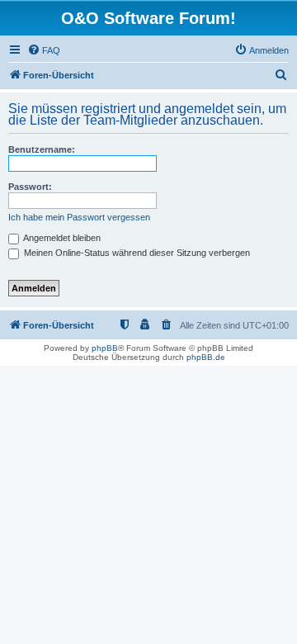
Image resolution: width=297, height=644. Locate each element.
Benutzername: (41, 149)
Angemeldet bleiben (61, 238)
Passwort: (30, 187)
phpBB (105, 348)
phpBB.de (205, 357)
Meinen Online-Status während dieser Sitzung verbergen (135, 253)
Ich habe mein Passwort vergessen (79, 217)
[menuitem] (43, 50)
